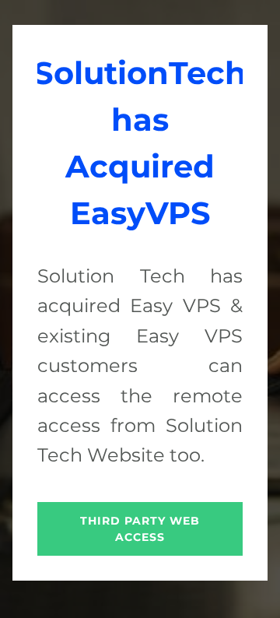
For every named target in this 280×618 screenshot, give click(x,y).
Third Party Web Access (140, 529)
